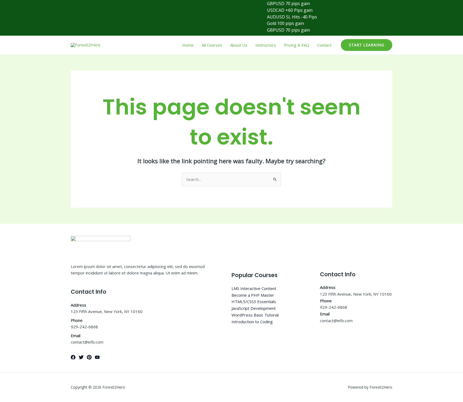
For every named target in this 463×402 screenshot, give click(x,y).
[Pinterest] (89, 357)
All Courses (212, 45)
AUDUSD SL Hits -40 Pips (286, 17)
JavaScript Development (254, 308)
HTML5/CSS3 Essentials (254, 301)
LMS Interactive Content (254, 288)
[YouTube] (97, 357)
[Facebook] (73, 357)
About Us (238, 45)
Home (188, 45)
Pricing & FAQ (296, 45)
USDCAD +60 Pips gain (284, 10)
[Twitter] (81, 357)
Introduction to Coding (252, 321)
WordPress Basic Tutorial (255, 315)
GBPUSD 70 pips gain (282, 3)
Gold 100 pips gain (279, 23)
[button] (366, 45)
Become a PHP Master (253, 295)
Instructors (265, 45)
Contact (324, 45)
